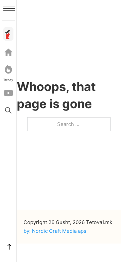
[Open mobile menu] (9, 8)
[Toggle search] (8, 110)
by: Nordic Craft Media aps (55, 231)
